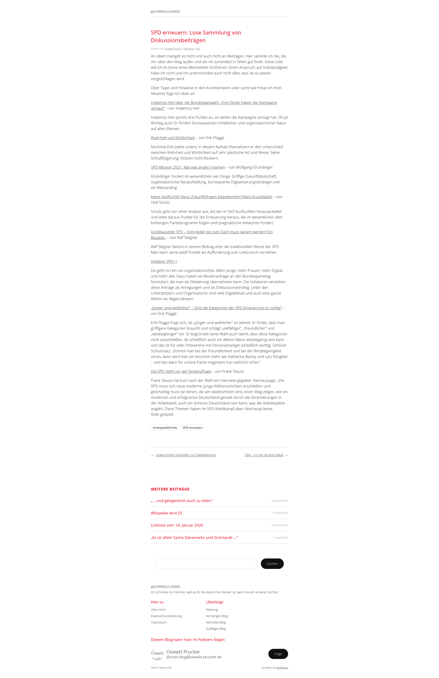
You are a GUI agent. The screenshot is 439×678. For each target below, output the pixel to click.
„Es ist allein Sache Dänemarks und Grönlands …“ (194, 537)
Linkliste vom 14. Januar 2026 (177, 525)
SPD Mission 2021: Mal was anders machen (188, 167)
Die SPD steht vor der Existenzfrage (181, 371)
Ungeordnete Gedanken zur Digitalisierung (186, 455)
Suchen (272, 564)
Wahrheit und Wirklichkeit (173, 137)
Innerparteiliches (165, 428)
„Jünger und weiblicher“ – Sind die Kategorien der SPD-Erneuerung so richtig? (216, 307)
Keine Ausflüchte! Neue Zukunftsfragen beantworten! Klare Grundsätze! (211, 196)
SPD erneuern (193, 428)
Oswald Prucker (173, 48)
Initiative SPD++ (164, 261)
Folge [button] (278, 654)
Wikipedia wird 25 (166, 512)
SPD (198, 48)
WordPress (282, 667)
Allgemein (189, 48)
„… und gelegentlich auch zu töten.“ (182, 500)
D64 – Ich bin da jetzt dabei (264, 455)
